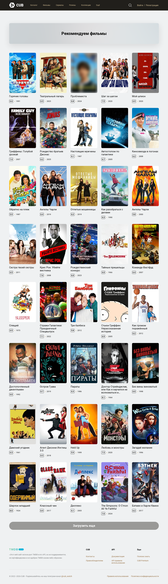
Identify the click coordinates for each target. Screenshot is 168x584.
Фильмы (46, 5)
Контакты (90, 556)
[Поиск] (130, 5)
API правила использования (118, 562)
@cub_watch (66, 576)
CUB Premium (142, 561)
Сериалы (60, 5)
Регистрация (152, 5)
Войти (140, 5)
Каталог (33, 5)
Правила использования (117, 576)
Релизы (72, 5)
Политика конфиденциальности (145, 576)
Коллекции (86, 5)
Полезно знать (143, 556)
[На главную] (16, 5)
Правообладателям (94, 561)
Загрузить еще (84, 526)
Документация (118, 556)
